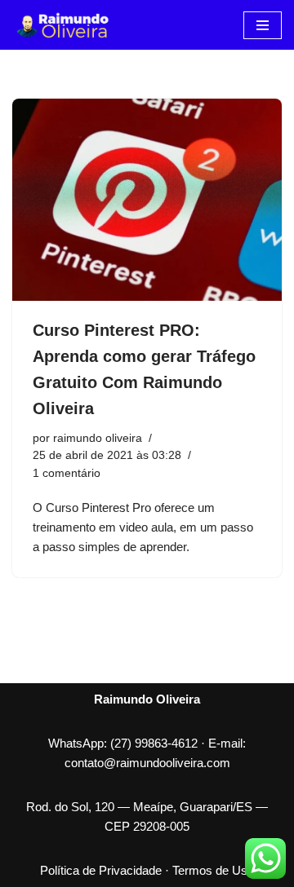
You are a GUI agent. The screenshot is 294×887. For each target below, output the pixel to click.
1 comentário (66, 473)
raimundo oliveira (97, 438)
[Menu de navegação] (262, 25)
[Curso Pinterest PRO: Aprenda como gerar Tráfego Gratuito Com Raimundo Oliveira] (147, 200)
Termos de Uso (213, 870)
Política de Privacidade (101, 870)
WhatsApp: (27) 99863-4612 (123, 743)
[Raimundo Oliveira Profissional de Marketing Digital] (61, 24)
